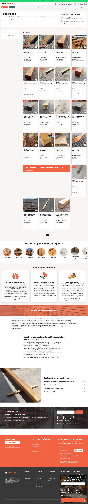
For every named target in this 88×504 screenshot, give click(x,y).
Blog (25, 481)
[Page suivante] (62, 235)
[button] (36, 47)
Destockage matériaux (4, 9)
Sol (30, 7)
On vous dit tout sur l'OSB (40, 481)
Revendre (26, 476)
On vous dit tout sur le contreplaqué (41, 485)
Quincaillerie (40, 7)
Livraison (50, 474)
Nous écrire (12, 446)
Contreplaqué (24, 7)
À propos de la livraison (36, 442)
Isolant (47, 7)
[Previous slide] (2, 253)
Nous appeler (12, 442)
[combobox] (36, 4)
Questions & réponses (40, 476)
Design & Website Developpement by (44, 502)
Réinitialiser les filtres (10, 35)
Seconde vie (60, 7)
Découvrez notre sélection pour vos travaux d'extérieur (44, 0)
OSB (17, 7)
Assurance (50, 476)
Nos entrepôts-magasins (79, 7)
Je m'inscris (79, 412)
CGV (49, 483)
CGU (49, 481)
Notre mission (68, 7)
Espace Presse (27, 478)
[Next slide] (86, 253)
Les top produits (35, 449)
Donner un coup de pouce (28, 483)
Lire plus (4, 20)
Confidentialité (51, 478)
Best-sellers (38, 478)
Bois (34, 7)
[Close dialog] (85, 476)
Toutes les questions (36, 451)
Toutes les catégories (40, 474)
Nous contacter (29, 170)
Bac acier (53, 7)
